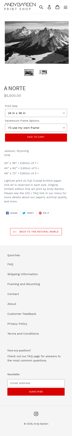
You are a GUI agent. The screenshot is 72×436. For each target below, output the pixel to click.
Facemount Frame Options (22, 120)
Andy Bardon (41, 423)
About (11, 304)
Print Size (11, 106)
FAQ (10, 264)
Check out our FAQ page (23, 356)
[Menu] (65, 7)
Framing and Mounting (23, 284)
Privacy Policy (17, 323)
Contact (13, 294)
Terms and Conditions (23, 333)
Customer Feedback (21, 314)
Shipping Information (22, 274)
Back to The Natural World (39, 231)
